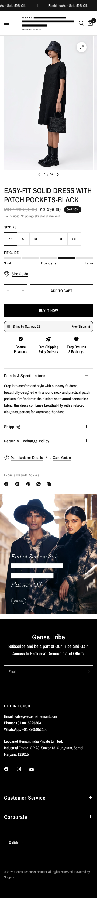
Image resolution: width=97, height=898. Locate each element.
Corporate (15, 817)
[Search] (81, 23)
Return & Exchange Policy (27, 441)
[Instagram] (23, 769)
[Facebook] (7, 484)
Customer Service (25, 797)
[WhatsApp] (39, 484)
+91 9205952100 (34, 729)
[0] (89, 23)
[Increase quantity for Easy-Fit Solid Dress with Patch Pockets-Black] (23, 291)
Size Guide (20, 274)
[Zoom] (82, 47)
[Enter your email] (87, 671)
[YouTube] (35, 770)
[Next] (58, 174)
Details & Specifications (25, 376)
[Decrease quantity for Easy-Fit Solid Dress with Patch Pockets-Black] (8, 291)
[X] (18, 484)
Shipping (27, 216)
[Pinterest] (29, 484)
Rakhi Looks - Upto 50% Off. (68, 5)
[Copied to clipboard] (50, 484)
